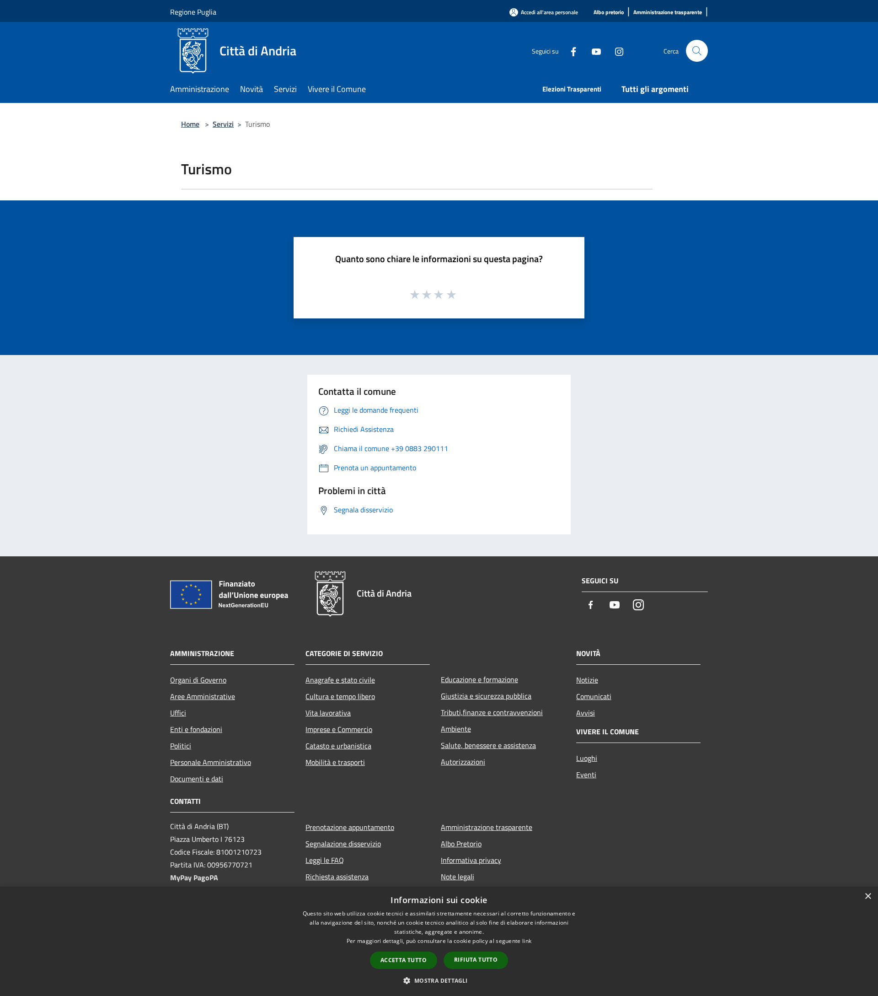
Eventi (586, 774)
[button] (438, 980)
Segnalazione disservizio (343, 843)
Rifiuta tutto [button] (476, 960)
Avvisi (585, 712)
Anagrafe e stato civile (340, 679)
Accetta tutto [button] (403, 960)
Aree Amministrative (202, 696)
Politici (180, 745)
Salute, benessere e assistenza (488, 745)
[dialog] (439, 941)
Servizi (223, 123)
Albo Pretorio (461, 843)
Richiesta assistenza (337, 876)
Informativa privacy (471, 860)
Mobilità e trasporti (335, 762)
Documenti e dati (196, 778)
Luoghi (586, 758)
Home (190, 123)
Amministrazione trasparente (486, 827)
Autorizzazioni (463, 761)
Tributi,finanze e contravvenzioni (492, 712)
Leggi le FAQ (324, 860)
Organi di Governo (198, 679)
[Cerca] (697, 51)
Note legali (457, 876)
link (526, 941)
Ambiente (456, 728)
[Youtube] (593, 50)
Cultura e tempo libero (340, 696)
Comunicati (593, 696)
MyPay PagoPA (194, 877)
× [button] (867, 896)
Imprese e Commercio (338, 729)
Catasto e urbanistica (338, 745)
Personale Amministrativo (210, 762)
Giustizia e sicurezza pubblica (486, 695)
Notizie (587, 679)
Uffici (178, 712)
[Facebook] (570, 50)
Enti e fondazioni (196, 729)
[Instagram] (615, 50)
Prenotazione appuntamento (349, 827)
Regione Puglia (193, 11)
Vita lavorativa (328, 712)
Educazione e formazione (479, 679)
